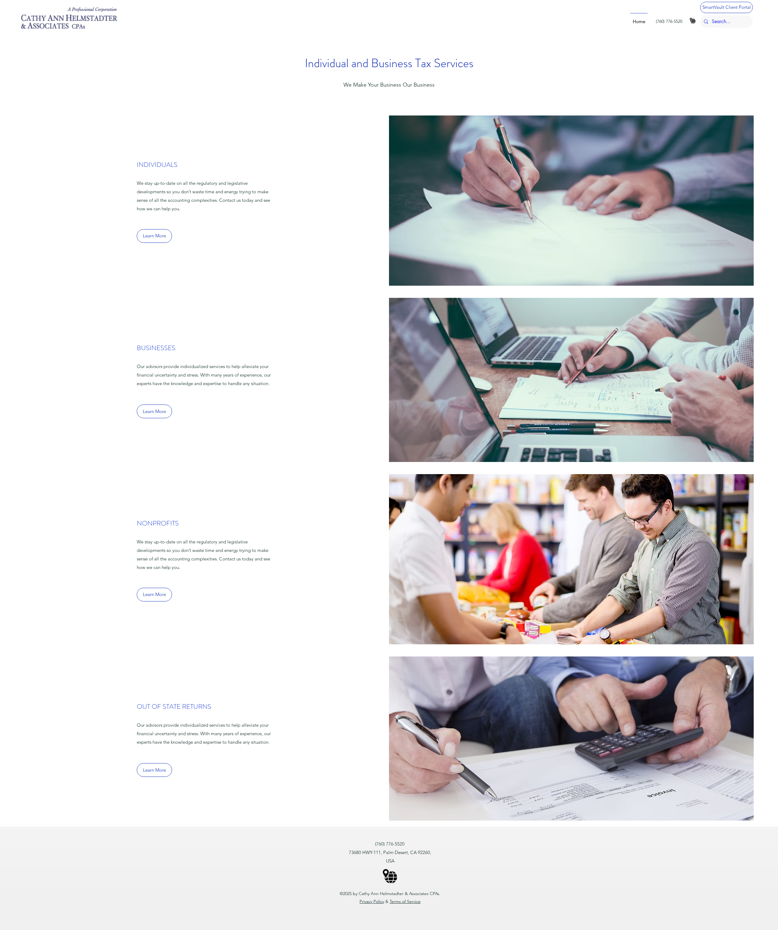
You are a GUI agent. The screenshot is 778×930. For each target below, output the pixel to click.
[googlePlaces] (693, 21)
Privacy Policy (372, 901)
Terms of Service (405, 901)
